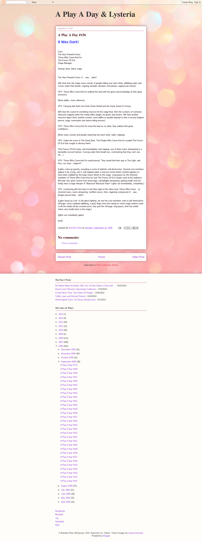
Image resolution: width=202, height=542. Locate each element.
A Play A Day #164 (68, 389)
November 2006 (68, 353)
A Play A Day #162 (68, 397)
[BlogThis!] (128, 227)
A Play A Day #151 (68, 441)
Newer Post (64, 257)
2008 (61, 338)
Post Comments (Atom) (107, 265)
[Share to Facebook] (134, 227)
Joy (57, 518)
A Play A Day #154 (68, 429)
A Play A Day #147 (68, 457)
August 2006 (67, 486)
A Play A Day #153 (68, 433)
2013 (61, 318)
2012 (61, 322)
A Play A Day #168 (68, 373)
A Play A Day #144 (68, 469)
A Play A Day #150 (68, 445)
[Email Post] (119, 228)
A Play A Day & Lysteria (95, 13)
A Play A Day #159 (68, 409)
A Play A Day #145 (68, 465)
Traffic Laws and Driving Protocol (70, 296)
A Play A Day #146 (68, 461)
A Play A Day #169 (68, 369)
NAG (57, 525)
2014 (61, 314)
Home (101, 257)
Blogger (106, 536)
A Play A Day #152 (68, 437)
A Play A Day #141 (68, 481)
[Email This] (125, 227)
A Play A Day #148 (68, 453)
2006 (61, 346)
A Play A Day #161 (68, 401)
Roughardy (60, 511)
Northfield (59, 521)
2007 (61, 342)
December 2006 (68, 349)
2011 (61, 326)
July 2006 (66, 490)
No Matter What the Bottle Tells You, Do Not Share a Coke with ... (85, 285)
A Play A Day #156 (68, 421)
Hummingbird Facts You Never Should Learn (75, 300)
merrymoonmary (135, 533)
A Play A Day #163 (68, 393)
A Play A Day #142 (68, 477)
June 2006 (66, 494)
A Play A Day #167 (68, 377)
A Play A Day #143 (68, 473)
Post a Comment (69, 243)
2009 (61, 334)
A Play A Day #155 (68, 425)
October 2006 (67, 357)
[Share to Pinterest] (137, 227)
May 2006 (66, 498)
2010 (61, 330)
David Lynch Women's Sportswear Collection (75, 289)
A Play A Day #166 (68, 381)
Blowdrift (59, 514)
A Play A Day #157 (68, 417)
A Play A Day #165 (68, 385)
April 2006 (66, 502)
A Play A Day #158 (68, 413)
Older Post (138, 257)
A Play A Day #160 (68, 405)
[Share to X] (131, 227)
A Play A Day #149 (68, 449)
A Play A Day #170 (68, 365)
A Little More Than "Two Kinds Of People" (74, 293)
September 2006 (69, 361)
